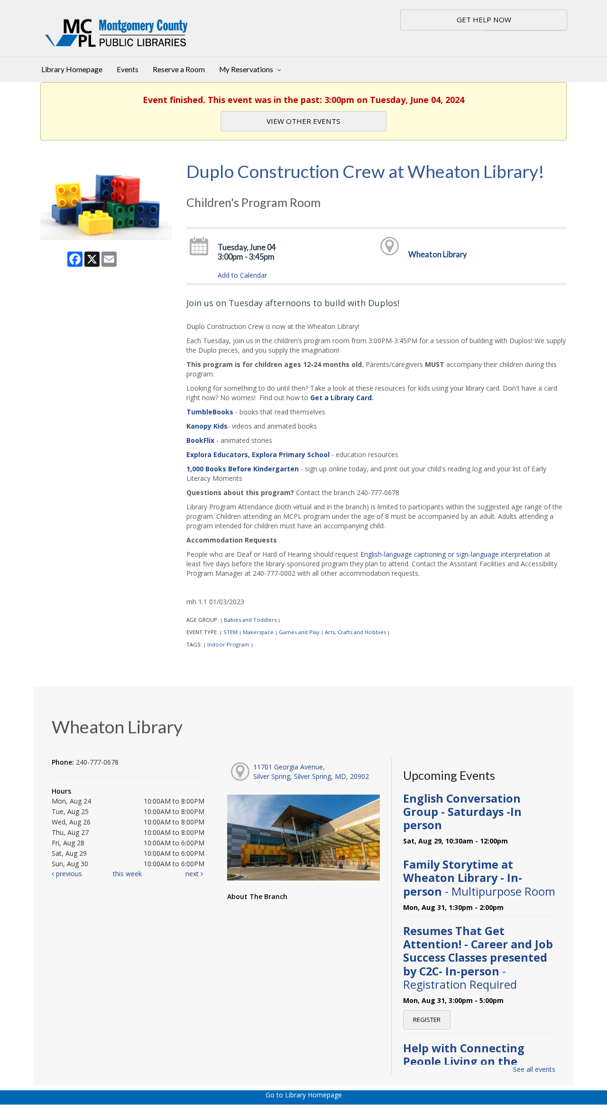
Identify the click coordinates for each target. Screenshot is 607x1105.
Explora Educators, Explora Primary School (258, 454)
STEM (230, 632)
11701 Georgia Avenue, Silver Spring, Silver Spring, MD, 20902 (311, 771)
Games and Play (299, 632)
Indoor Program (228, 644)
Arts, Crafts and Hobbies (355, 632)
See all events (534, 1069)
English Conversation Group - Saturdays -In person (462, 812)
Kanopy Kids (207, 426)
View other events (303, 121)
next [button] (193, 873)
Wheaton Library (437, 254)
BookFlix (200, 440)
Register (427, 1019)
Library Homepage (71, 69)
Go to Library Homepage (304, 1094)
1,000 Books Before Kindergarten (242, 468)
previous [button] (68, 873)
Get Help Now (484, 19)
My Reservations (247, 69)
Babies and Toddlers (250, 619)
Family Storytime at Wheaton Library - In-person (479, 878)
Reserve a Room (179, 69)
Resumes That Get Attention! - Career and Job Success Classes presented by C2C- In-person (478, 957)
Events (127, 69)
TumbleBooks (209, 411)
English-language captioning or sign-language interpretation (451, 554)
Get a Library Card (341, 397)
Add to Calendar (242, 275)
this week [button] (127, 873)
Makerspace (258, 632)
